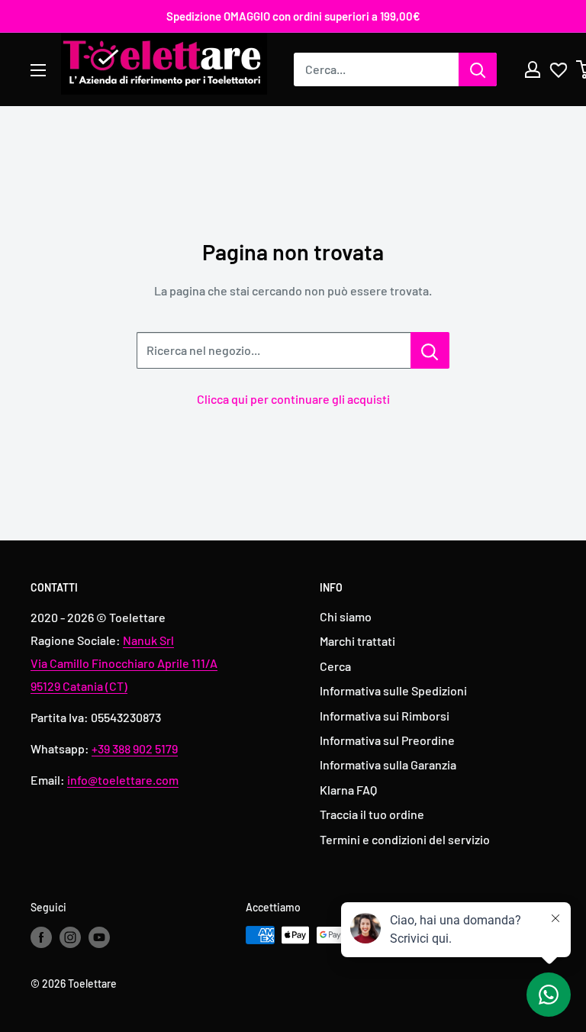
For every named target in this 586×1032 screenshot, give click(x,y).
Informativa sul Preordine (387, 740)
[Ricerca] (478, 69)
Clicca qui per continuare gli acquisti (293, 399)
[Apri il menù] (38, 70)
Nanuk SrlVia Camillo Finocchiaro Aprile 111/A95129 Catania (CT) (124, 663)
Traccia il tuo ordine (372, 814)
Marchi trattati (357, 641)
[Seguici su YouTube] (99, 936)
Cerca (335, 666)
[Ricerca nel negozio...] (430, 350)
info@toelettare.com (123, 779)
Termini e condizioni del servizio (405, 839)
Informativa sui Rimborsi (384, 715)
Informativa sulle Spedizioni (393, 690)
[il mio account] (532, 69)
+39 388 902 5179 (135, 748)
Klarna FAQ (348, 789)
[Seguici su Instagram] (70, 936)
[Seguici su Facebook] (41, 936)
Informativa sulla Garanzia (388, 764)
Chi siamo (346, 616)
